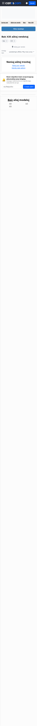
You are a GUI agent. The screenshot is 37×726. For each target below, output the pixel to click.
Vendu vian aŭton (18, 68)
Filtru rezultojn (18, 29)
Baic (24, 22)
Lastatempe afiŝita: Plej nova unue (21, 52)
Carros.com (4, 22)
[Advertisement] (18, 13)
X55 (10, 106)
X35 (11, 41)
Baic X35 (31, 22)
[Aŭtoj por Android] (27, 3)
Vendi (32, 3)
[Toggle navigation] (3, 3)
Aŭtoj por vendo (15, 22)
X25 (26, 104)
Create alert (29, 87)
